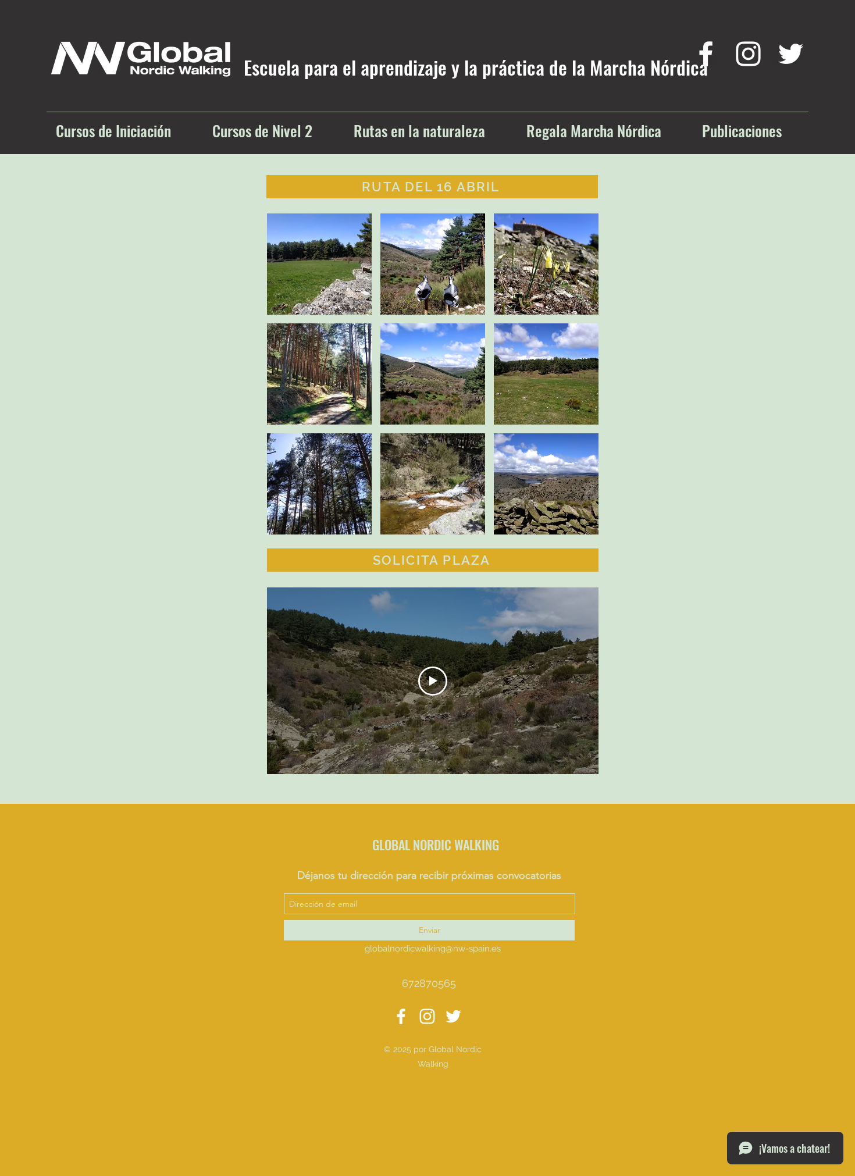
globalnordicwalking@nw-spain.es (433, 948)
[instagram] (748, 53)
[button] (319, 264)
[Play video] (432, 681)
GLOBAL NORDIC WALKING (435, 844)
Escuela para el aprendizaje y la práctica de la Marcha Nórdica (476, 67)
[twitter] (790, 53)
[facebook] (705, 53)
